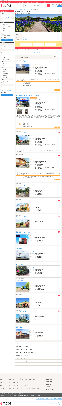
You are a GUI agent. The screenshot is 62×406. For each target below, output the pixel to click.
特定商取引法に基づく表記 (35, 395)
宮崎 (29, 388)
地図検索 (37, 2)
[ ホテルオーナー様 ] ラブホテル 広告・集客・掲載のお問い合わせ (49, 398)
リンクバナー (26, 393)
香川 (14, 386)
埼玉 (18, 379)
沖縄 (38, 388)
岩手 (18, 378)
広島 (14, 385)
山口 (25, 385)
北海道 (10, 378)
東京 (10, 379)
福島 (34, 378)
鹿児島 (33, 388)
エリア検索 (3, 2)
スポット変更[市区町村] (7, 19)
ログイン (59, 6)
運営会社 (2, 395)
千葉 (22, 379)
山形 (30, 378)
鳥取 (17, 385)
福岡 (10, 388)
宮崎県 (24, 37)
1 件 (33, 251)
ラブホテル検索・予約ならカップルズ (8, 9)
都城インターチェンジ (48, 49)
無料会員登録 (54, 6)
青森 (14, 378)
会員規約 (14, 395)
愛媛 (17, 386)
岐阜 (17, 382)
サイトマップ (20, 393)
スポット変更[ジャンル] (7, 17)
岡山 (10, 385)
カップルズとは (3, 393)
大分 (14, 388)
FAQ (9, 393)
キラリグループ (37, 104)
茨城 (26, 379)
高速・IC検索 (21, 2)
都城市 (26, 37)
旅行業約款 (26, 395)
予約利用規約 (20, 395)
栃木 (30, 379)
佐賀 (25, 388)
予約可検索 (32, 2)
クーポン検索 (27, 2)
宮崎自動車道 (42, 49)
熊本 (21, 388)
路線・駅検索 (8, 2)
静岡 (14, 382)
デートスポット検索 (15, 2)
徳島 (10, 386)
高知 (21, 386)
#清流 (26, 39)
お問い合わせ (13, 393)
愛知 (10, 382)
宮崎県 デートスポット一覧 (27, 9)
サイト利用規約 (8, 395)
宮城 (22, 378)
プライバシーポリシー (35, 393)
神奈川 (14, 379)
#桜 (23, 39)
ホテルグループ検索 (43, 2)
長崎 (17, 388)
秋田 (26, 378)
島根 (21, 385)
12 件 (42, 99)
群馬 (34, 379)
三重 (21, 382)
